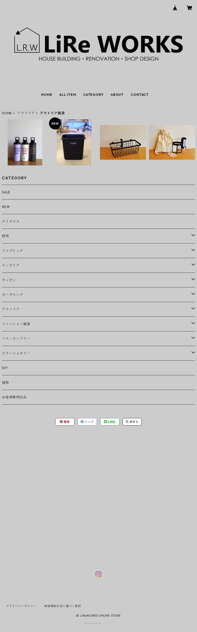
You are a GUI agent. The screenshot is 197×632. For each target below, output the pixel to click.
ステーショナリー (16, 353)
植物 (5, 382)
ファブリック (12, 251)
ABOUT (117, 94)
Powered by (93, 623)
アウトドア (26, 113)
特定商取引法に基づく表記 (62, 606)
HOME (46, 94)
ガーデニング (12, 294)
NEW (6, 207)
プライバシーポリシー (21, 606)
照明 (5, 236)
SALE (6, 192)
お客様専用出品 (14, 397)
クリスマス (11, 221)
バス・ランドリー (16, 338)
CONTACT (140, 94)
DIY (5, 368)
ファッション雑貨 (16, 324)
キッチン (9, 280)
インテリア (11, 265)
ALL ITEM (67, 94)
